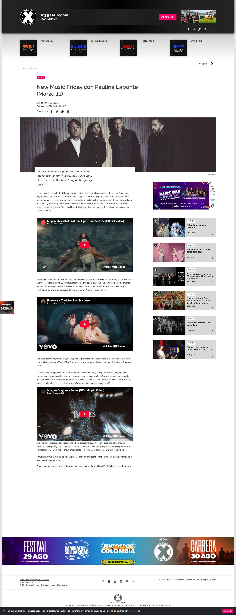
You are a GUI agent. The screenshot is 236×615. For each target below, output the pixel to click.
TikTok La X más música (205, 29)
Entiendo (228, 611)
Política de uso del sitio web (30, 582)
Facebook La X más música (188, 29)
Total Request (99, 41)
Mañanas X (47, 41)
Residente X (147, 41)
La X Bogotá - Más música (28, 17)
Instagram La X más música (194, 29)
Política (136, 610)
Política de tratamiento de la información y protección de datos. (43, 585)
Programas (204, 63)
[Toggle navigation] (214, 29)
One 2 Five (196, 41)
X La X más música (199, 29)
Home (24, 68)
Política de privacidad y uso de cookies (34, 580)
